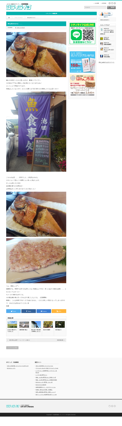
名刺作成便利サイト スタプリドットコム (46, 387)
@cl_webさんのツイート (106, 62)
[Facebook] (112, 406)
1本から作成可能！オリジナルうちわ (44, 365)
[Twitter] (110, 406)
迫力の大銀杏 (46, 329)
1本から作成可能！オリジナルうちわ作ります (18, 365)
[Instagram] (115, 406)
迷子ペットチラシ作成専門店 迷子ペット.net (46, 394)
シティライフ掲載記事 (51, 13)
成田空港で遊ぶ (23, 329)
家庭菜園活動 (60, 340)
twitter (112, 3)
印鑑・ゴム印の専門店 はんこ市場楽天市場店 (46, 379)
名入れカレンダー (11, 368)
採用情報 (104, 3)
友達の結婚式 (107, 44)
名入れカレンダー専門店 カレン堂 (44, 382)
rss (110, 3)
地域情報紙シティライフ (59, 414)
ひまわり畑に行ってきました (12, 330)
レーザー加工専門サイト (41, 375)
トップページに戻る (12, 347)
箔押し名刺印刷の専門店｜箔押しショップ (46, 392)
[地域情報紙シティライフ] (18, 9)
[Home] (9, 18)
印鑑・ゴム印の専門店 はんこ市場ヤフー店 (46, 377)
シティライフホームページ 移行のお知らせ (107, 32)
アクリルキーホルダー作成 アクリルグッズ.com (47, 368)
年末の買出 (107, 56)
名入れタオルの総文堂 (41, 384)
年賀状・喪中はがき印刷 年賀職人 (44, 389)
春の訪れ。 (107, 39)
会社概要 (97, 3)
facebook (115, 3)
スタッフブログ (21, 27)
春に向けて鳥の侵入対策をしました (36, 330)
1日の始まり (58, 329)
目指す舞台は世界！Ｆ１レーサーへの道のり (19, 340)
